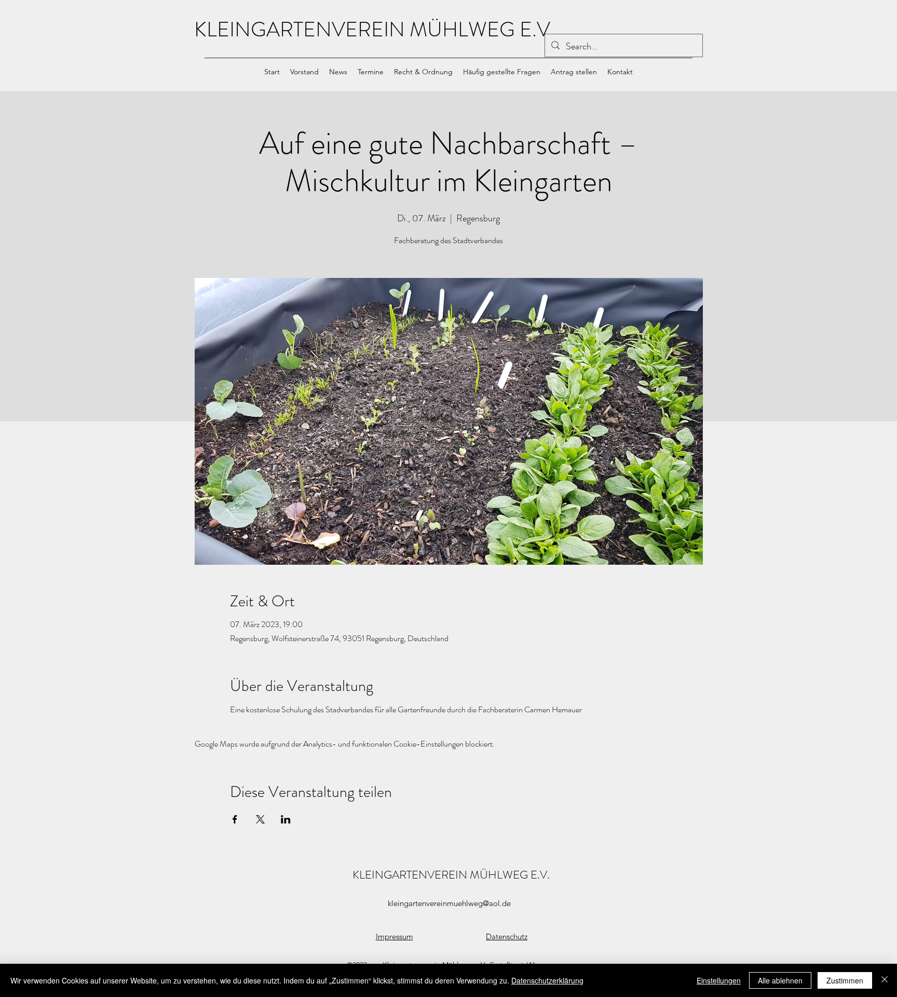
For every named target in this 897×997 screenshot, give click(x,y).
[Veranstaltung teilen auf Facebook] (235, 819)
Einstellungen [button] (719, 980)
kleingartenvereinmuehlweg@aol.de (449, 903)
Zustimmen (844, 980)
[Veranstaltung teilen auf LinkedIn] (286, 819)
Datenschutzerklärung (547, 980)
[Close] (884, 980)
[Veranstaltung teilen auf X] (260, 819)
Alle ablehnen (780, 980)
